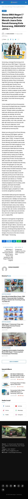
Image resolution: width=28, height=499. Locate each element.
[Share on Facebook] (10, 39)
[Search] (26, 2)
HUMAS (4, 10)
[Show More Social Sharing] (18, 39)
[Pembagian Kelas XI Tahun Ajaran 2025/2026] (5, 385)
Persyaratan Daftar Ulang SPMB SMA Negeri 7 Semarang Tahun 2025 (17, 392)
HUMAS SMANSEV (10, 33)
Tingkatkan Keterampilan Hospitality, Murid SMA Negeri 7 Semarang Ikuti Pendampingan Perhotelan (13, 352)
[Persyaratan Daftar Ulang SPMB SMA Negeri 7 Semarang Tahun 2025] (5, 392)
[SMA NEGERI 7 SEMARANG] (14, 2)
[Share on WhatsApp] (8, 39)
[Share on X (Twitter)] (13, 39)
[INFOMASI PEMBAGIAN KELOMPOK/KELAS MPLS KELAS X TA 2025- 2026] (5, 376)
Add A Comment (14, 361)
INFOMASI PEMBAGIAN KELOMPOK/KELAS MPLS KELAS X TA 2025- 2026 (17, 375)
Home (3, 6)
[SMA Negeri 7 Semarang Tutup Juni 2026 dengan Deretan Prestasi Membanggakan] (14, 313)
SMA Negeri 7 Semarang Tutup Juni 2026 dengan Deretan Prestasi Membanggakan (12, 325)
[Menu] (2, 2)
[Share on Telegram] (15, 39)
